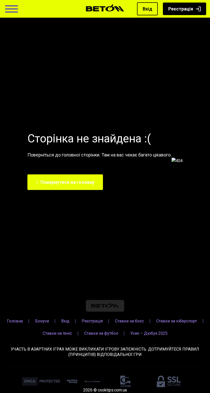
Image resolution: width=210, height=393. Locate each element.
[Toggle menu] (11, 8)
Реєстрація (180, 9)
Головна (15, 321)
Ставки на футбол (101, 333)
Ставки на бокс (129, 321)
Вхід (147, 9)
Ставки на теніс (57, 333)
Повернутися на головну (67, 182)
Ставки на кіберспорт (176, 321)
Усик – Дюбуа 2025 (148, 333)
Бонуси (42, 321)
